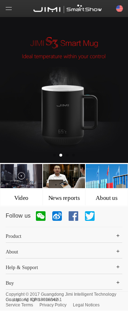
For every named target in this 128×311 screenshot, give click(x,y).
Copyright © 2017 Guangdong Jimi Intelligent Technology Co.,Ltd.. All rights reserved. (61, 294)
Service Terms (19, 304)
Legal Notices (86, 304)
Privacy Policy (52, 304)
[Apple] (67, 9)
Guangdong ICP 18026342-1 (34, 299)
